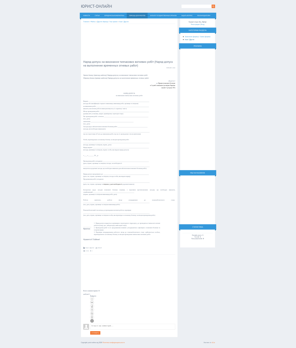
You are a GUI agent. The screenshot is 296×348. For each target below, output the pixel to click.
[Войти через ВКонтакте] (92, 302)
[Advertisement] (120, 42)
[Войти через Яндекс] (92, 310)
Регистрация (195, 24)
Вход (202, 24)
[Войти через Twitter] (92, 321)
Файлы (93, 22)
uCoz (213, 342)
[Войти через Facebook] (92, 306)
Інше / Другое (124, 22)
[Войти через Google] (92, 313)
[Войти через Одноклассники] (92, 317)
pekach (99, 248)
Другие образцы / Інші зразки (107, 22)
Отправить (95, 333)
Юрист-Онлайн (96, 6)
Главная (86, 22)
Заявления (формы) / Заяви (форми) (197, 37)
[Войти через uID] (92, 299)
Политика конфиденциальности (114, 342)
